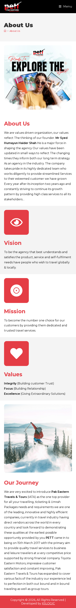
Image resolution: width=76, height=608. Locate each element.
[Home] (5, 30)
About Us (15, 30)
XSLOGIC (48, 603)
